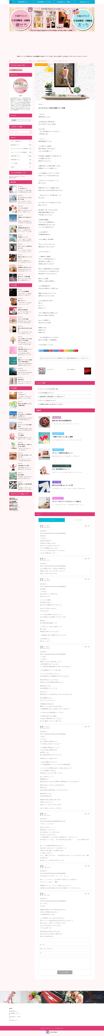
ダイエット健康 (57, 482)
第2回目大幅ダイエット (21, 159)
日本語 (13, 69)
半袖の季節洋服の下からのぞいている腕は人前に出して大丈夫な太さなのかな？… (24, 469)
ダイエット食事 (57, 417)
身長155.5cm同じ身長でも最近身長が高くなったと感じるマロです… (25, 373)
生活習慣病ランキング (13, 503)
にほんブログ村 (12, 177)
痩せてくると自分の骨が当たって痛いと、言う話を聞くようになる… (24, 333)
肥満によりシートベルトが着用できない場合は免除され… (25, 360)
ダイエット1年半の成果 (23, 319)
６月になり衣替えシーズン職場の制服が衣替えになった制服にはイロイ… (24, 295)
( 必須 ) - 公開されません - (46, 948)
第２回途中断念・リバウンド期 (43, 1)
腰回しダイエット (22, 300)
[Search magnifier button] (30, 132)
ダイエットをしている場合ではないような (25, 247)
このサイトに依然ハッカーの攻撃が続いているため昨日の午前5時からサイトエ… (25, 241)
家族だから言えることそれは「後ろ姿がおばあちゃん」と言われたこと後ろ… (24, 383)
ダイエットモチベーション (41, 64)
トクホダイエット (22, 394)
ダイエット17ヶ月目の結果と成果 (49, 389)
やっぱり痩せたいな (22, 188)
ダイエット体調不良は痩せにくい (62, 453)
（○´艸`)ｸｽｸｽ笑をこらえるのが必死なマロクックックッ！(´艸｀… (24, 303)
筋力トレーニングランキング (14, 507)
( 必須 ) (42, 944)
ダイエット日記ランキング (14, 510)
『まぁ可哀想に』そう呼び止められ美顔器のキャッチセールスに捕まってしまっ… (24, 398)
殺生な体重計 (21, 474)
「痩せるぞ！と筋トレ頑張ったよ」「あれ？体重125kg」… (24, 449)
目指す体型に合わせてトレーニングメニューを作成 (25, 350)
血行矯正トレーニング (23, 237)
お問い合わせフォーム (84, 1)
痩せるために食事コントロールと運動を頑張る (25, 404)
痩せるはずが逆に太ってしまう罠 (62, 485)
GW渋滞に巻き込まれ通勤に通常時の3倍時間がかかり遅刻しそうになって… (25, 365)
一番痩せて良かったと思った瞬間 (62, 437)
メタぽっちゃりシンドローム (50, 1028)
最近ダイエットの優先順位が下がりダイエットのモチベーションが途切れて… (24, 232)
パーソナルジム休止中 (23, 208)
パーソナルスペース (22, 370)
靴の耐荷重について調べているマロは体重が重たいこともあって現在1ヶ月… (25, 489)
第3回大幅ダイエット (21, 144)
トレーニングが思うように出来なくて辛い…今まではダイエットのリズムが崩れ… (24, 252)
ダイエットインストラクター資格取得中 (21, 152)
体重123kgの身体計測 (23, 309)
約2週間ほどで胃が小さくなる (24, 267)
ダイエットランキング (13, 500)
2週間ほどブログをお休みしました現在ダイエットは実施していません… (25, 211)
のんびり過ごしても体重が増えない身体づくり (25, 415)
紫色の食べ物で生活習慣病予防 (61, 420)
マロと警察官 (21, 435)
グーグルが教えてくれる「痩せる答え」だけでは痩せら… (25, 339)
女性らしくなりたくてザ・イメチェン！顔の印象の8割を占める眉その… (25, 459)
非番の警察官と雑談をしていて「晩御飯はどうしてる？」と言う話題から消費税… (24, 439)
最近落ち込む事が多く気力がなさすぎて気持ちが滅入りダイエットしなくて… (24, 271)
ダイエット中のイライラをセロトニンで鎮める (66, 501)
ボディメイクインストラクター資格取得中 (62, 465)
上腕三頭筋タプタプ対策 (23, 465)
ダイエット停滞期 (65, 358)
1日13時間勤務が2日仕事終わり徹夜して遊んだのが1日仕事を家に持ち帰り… (25, 430)
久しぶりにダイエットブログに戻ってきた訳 (25, 198)
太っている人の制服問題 (23, 291)
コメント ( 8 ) (51, 519)
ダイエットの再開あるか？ (21, 141)
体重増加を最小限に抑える (24, 227)
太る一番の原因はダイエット (61, 469)
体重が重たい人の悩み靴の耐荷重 (25, 484)
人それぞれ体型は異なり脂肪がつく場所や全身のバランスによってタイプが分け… (24, 355)
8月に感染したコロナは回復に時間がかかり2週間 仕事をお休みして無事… (25, 191)
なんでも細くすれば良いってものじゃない (25, 455)
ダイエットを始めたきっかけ (48, 400)
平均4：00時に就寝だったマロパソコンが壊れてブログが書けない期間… (25, 343)
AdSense (21, 167)
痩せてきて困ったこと (58, 498)
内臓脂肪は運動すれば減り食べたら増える (51, 404)
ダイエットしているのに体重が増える (25, 425)
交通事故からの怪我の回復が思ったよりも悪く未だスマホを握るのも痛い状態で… (24, 223)
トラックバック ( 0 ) (78, 519)
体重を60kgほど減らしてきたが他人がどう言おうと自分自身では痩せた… (25, 323)
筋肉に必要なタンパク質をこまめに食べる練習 (25, 445)
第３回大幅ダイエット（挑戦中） (64, 1)
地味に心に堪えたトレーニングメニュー (25, 257)
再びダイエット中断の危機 (24, 276)
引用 (88, 525)
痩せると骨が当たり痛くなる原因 (25, 329)
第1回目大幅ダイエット (23, 1)
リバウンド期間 (21, 163)
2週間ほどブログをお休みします (24, 218)
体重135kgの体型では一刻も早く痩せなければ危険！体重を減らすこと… (25, 419)
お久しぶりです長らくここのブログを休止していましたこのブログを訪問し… (24, 203)
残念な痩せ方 (21, 379)
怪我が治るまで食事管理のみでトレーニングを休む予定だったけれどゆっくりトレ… (24, 262)
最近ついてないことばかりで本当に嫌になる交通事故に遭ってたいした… (24, 280)
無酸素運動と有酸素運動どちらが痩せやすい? (52, 396)
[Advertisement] (52, 43)
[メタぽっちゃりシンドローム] (52, 31)
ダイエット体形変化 (57, 358)
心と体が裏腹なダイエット (47, 392)
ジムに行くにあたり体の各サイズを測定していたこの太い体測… (24, 312)
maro (20, 95)
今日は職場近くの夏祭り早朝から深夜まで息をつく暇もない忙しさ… (24, 477)
